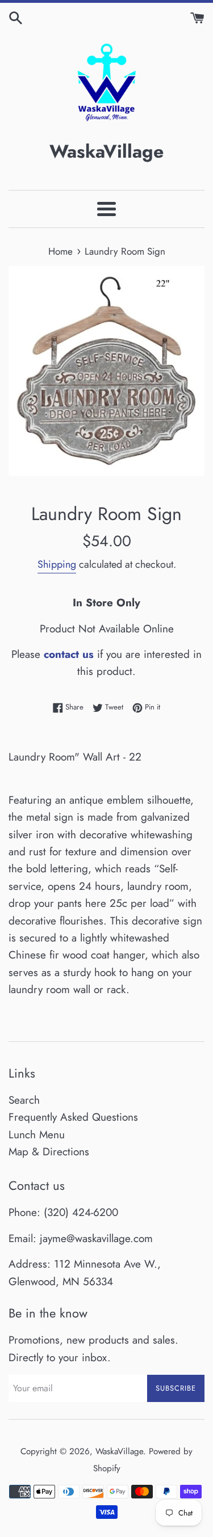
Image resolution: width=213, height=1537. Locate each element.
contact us (69, 654)
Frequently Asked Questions (73, 1117)
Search (24, 1100)
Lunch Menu (37, 1134)
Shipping (56, 564)
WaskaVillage (119, 1451)
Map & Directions (49, 1151)
